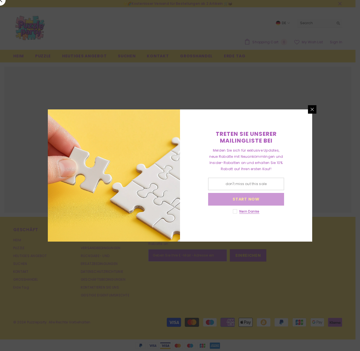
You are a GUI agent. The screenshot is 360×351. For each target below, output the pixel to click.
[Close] (312, 109)
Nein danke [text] (249, 211)
